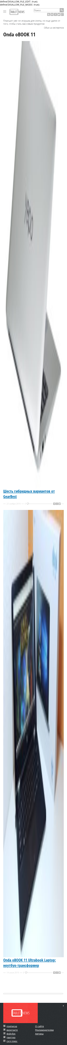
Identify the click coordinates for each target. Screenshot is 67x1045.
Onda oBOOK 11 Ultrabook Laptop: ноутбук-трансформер (29, 962)
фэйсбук (11, 1033)
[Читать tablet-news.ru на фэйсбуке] (55, 14)
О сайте (39, 1026)
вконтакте (12, 1030)
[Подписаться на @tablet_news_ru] (58, 14)
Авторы (39, 1033)
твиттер (11, 1037)
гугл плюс (12, 1041)
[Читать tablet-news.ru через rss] (48, 14)
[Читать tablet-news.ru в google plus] (62, 14)
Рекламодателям (44, 1030)
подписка (12, 1026)
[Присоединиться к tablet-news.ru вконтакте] (52, 14)
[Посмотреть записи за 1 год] (63, 1005)
